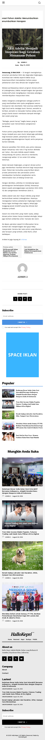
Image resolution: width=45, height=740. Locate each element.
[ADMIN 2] (22, 268)
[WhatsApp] (30, 299)
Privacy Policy (25, 327)
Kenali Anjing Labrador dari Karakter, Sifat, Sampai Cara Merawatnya (29, 415)
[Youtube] (21, 658)
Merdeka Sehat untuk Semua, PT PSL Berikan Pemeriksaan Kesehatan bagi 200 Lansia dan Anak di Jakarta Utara (29, 426)
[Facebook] (15, 299)
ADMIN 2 (24, 62)
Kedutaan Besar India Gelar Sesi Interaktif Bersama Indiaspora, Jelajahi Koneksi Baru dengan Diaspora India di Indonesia (27, 393)
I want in (21, 322)
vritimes (24, 240)
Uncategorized (22, 44)
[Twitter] (20, 299)
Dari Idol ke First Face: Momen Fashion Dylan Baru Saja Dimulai (27, 436)
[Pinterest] (25, 299)
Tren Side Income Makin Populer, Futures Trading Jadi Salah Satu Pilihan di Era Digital (28, 404)
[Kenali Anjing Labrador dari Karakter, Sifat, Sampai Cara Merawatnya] (8, 415)
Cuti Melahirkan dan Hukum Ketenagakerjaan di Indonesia (32, 251)
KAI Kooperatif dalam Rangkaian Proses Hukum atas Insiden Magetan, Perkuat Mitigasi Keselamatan (10, 253)
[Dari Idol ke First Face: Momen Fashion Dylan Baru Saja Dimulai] (8, 436)
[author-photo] (3, 496)
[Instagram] (10, 658)
